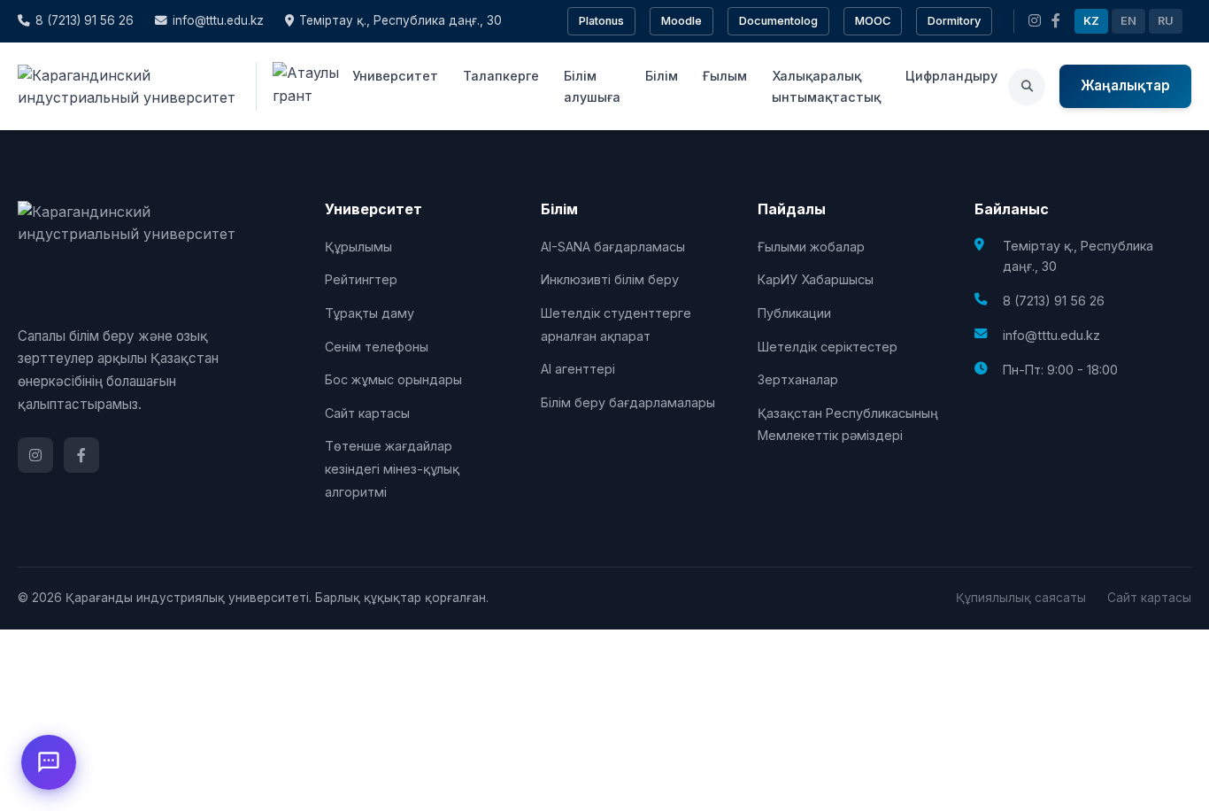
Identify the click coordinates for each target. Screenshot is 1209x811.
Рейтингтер (361, 279)
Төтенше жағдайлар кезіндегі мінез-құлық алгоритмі (392, 468)
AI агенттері (578, 368)
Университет (395, 75)
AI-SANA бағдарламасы (613, 246)
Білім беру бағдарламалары (628, 402)
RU (1166, 20)
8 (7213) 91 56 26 (84, 20)
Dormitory (954, 20)
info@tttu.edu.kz (218, 20)
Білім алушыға (592, 86)
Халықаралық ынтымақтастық (826, 86)
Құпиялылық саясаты (1021, 598)
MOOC (872, 20)
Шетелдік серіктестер (827, 346)
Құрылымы (358, 246)
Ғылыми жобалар (811, 246)
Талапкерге (501, 75)
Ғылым (725, 75)
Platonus (601, 20)
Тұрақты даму (369, 313)
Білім (661, 75)
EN (1128, 20)
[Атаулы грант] (299, 86)
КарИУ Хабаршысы (816, 279)
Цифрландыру (951, 75)
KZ (1091, 20)
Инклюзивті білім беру (610, 279)
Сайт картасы (367, 413)
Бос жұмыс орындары (393, 379)
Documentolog (778, 20)
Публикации (794, 313)
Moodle (681, 20)
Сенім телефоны (376, 346)
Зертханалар (798, 379)
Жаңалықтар (1125, 85)
